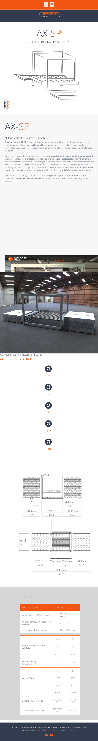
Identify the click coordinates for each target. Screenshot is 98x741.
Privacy (54, 730)
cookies (62, 730)
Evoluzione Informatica (40, 730)
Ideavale (29, 730)
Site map (71, 730)
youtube (60, 260)
